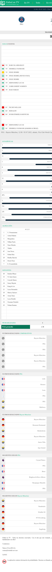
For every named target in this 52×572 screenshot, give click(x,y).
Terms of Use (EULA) (8, 548)
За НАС (4, 555)
